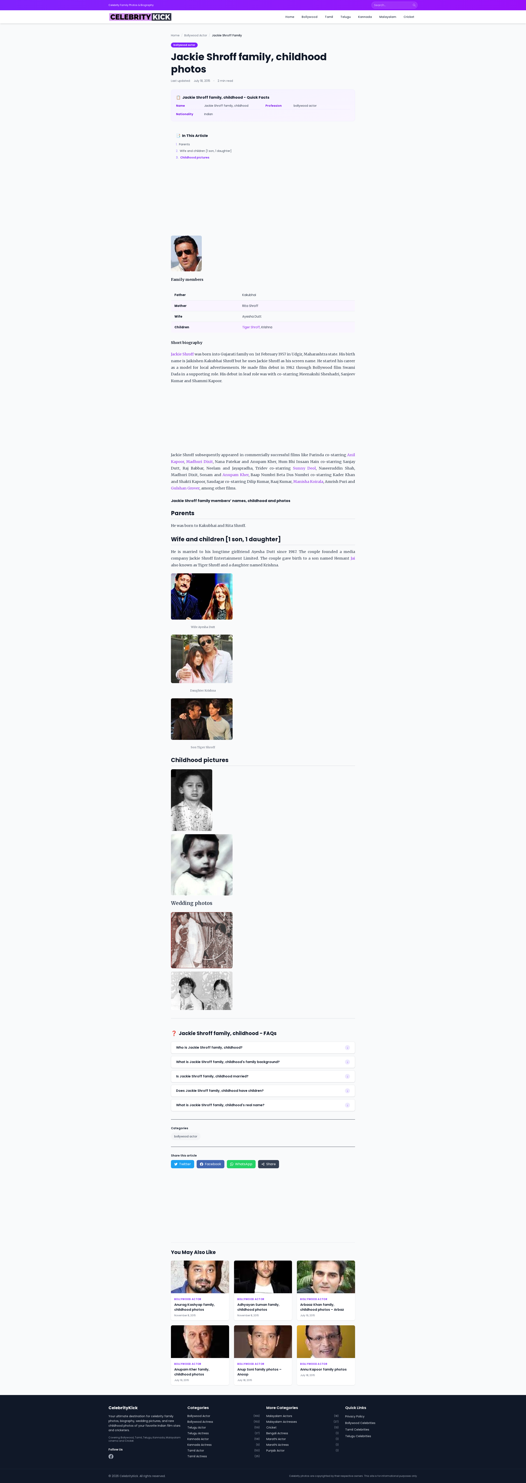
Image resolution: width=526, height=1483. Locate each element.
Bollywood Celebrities (360, 1423)
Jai (353, 558)
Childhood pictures (192, 157)
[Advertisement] (263, 205)
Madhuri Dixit (199, 461)
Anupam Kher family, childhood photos (191, 1372)
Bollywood (309, 17)
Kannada (365, 17)
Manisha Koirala (308, 481)
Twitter (185, 1164)
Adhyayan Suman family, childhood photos (258, 1307)
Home (289, 17)
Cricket (409, 17)
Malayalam (387, 17)
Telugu (345, 17)
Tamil (329, 17)
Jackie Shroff (182, 354)
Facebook (213, 1164)
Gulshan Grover (185, 488)
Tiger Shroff (251, 327)
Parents (183, 144)
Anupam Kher (236, 474)
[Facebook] (110, 1456)
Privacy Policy (355, 1416)
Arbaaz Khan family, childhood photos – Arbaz (322, 1307)
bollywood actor (184, 45)
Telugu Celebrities (358, 1436)
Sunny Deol (304, 468)
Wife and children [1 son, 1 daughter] (204, 151)
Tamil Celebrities (357, 1429)
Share (271, 1164)
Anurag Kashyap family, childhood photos (194, 1307)
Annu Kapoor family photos (323, 1369)
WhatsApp (243, 1164)
